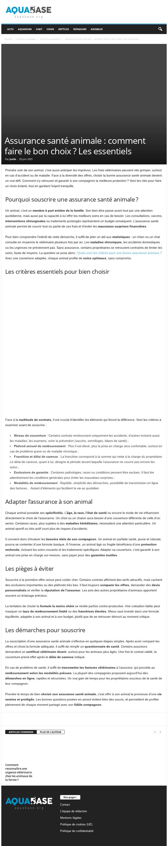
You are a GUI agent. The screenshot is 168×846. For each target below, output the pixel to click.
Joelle (12, 159)
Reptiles (63, 29)
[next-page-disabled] (160, 732)
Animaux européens (50, 38)
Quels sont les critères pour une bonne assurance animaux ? (119, 253)
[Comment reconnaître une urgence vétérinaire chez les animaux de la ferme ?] (19, 750)
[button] (160, 29)
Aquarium (25, 29)
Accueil (8, 38)
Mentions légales (71, 817)
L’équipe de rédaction (73, 811)
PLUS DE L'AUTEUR (50, 732)
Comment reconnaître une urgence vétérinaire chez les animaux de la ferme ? (18, 772)
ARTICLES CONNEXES (21, 732)
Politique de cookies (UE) (76, 824)
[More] (109, 719)
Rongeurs (79, 29)
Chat (39, 29)
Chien (50, 29)
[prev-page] (155, 732)
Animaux (97, 29)
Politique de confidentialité (76, 831)
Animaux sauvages (26, 38)
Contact (65, 804)
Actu (10, 29)
